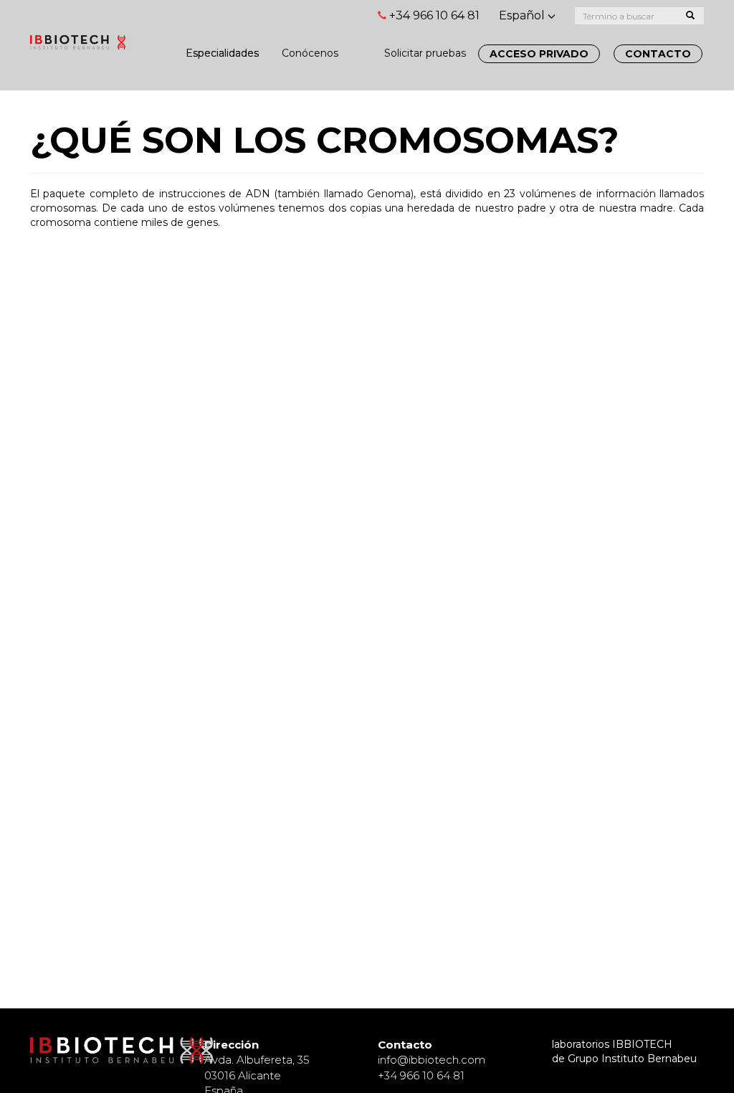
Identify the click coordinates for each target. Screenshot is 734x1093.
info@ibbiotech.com (431, 1059)
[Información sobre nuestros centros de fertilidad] (361, 46)
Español (523, 15)
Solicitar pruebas (425, 53)
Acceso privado (539, 53)
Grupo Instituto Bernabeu (632, 1058)
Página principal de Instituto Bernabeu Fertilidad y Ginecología (80, 48)
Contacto (658, 53)
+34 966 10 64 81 (434, 15)
